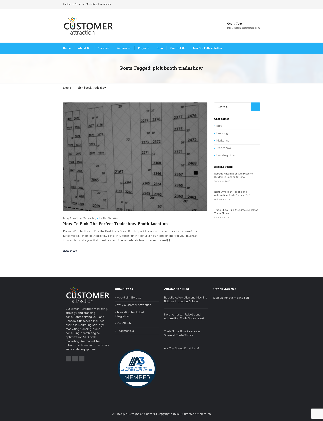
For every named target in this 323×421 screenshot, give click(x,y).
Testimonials (125, 330)
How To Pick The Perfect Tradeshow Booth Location (115, 223)
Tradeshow (223, 148)
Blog (160, 48)
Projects (143, 48)
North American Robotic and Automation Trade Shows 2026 (232, 193)
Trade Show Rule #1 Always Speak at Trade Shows (236, 212)
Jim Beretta (110, 218)
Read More (70, 250)
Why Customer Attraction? (135, 305)
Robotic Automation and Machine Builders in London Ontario (233, 175)
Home (67, 48)
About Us (84, 48)
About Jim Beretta (129, 297)
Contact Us (177, 48)
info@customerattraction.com (243, 27)
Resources (124, 48)
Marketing (89, 218)
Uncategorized (226, 155)
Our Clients (124, 323)
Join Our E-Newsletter (207, 48)
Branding (76, 218)
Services (103, 48)
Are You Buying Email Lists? (181, 348)
